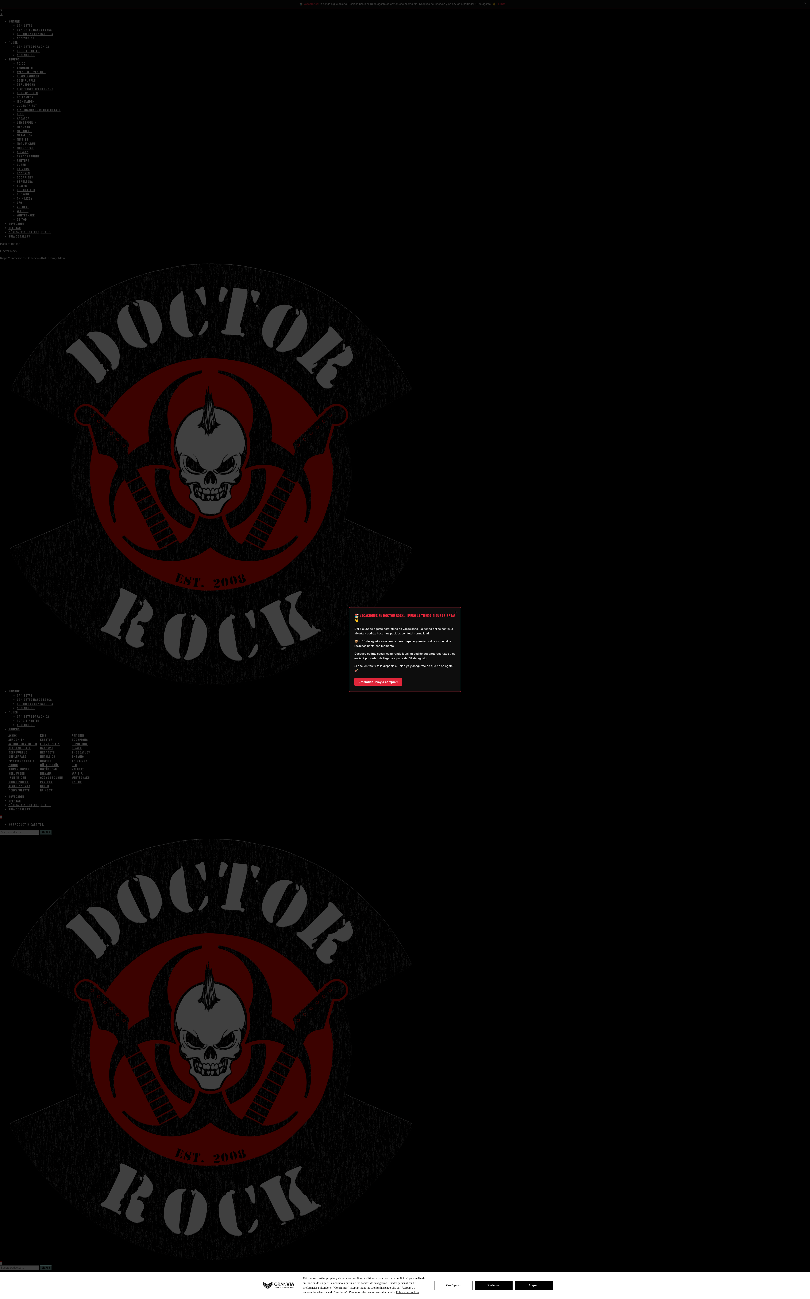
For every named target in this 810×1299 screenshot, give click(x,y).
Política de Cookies (407, 1292)
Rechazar (493, 1285)
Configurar (453, 1285)
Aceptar (534, 1285)
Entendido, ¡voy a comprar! (378, 682)
